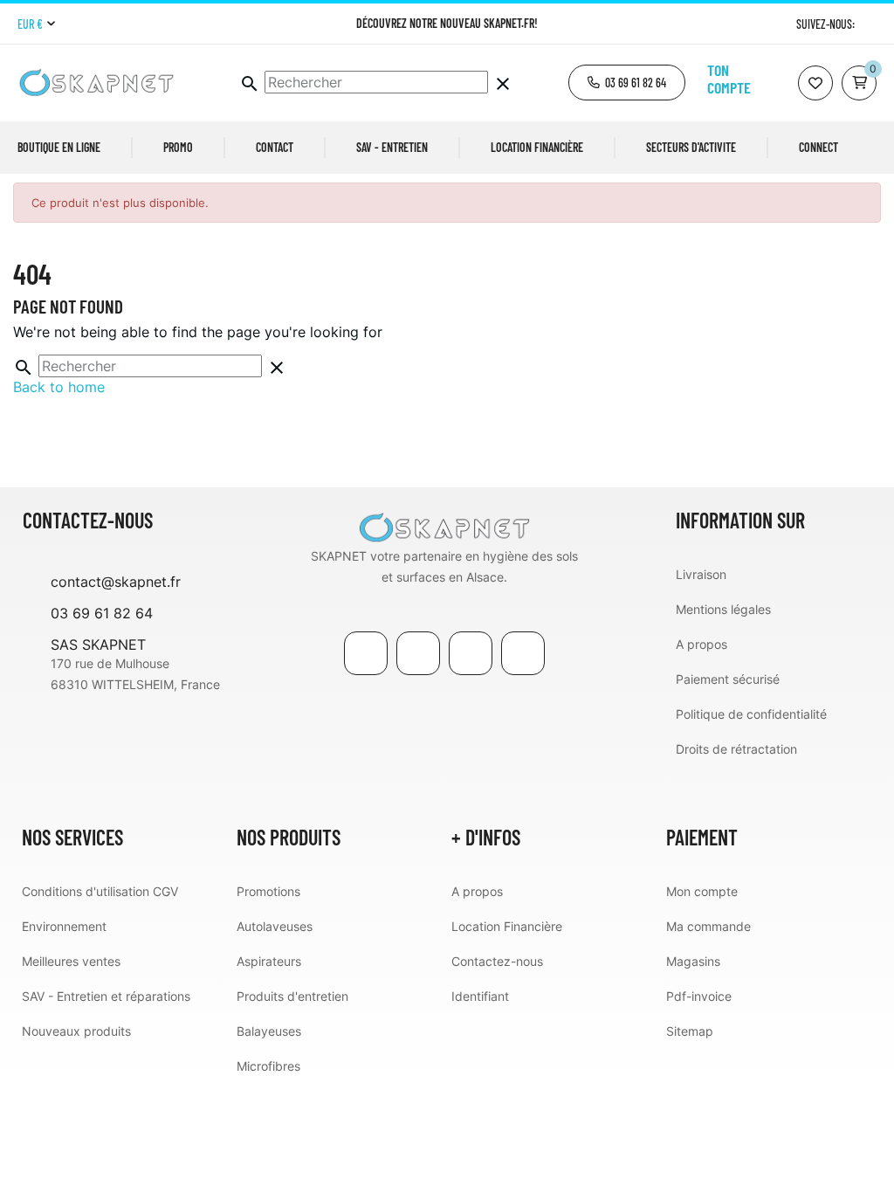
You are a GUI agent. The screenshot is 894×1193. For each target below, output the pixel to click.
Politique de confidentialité (751, 714)
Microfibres (268, 1066)
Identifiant (480, 996)
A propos (701, 644)
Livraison (701, 574)
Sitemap (689, 1031)
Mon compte (702, 891)
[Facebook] (366, 653)
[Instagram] (870, 24)
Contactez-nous (497, 961)
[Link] (470, 653)
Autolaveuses (275, 926)
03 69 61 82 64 (102, 613)
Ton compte (729, 78)
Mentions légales (723, 609)
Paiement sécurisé (728, 679)
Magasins (693, 961)
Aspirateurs (269, 961)
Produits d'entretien (292, 996)
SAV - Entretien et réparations (106, 996)
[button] (626, 82)
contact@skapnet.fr (116, 581)
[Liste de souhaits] (815, 83)
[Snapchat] (523, 653)
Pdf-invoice (699, 996)
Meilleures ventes (71, 961)
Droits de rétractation (736, 748)
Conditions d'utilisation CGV (100, 891)
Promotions (268, 891)
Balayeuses (269, 1031)
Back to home (59, 387)
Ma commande (708, 926)
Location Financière (506, 926)
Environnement (64, 926)
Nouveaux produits (76, 1031)
